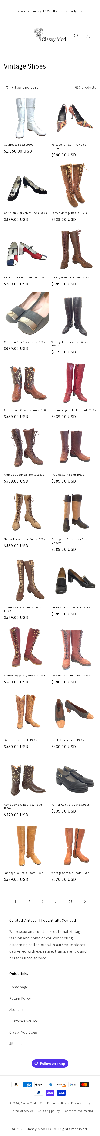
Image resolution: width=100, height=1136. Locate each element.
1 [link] (16, 901)
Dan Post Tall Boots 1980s (20, 740)
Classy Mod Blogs (23, 1032)
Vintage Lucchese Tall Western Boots (71, 343)
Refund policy (56, 1103)
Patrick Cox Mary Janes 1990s (70, 804)
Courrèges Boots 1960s (18, 144)
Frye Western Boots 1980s (67, 474)
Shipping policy (49, 1111)
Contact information (79, 1111)
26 (71, 901)
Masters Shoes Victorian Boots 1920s (24, 609)
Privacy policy (81, 1103)
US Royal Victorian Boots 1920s (71, 277)
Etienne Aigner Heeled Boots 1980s (73, 410)
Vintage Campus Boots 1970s (70, 873)
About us (16, 1009)
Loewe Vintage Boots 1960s (69, 213)
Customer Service (23, 1020)
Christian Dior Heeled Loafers (70, 607)
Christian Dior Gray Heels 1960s (24, 342)
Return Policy (20, 998)
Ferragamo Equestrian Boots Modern (70, 541)
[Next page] (84, 901)
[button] (10, 35)
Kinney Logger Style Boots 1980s (25, 675)
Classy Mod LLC (32, 1103)
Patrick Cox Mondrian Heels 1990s (26, 277)
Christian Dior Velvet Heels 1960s (25, 213)
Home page (18, 987)
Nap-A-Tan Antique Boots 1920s (24, 539)
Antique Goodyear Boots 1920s (24, 474)
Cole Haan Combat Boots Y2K (70, 675)
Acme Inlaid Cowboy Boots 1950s (25, 410)
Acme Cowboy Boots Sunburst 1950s (24, 806)
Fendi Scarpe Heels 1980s (67, 740)
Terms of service (22, 1111)
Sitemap (16, 1043)
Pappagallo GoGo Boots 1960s (23, 873)
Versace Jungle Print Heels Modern (68, 146)
